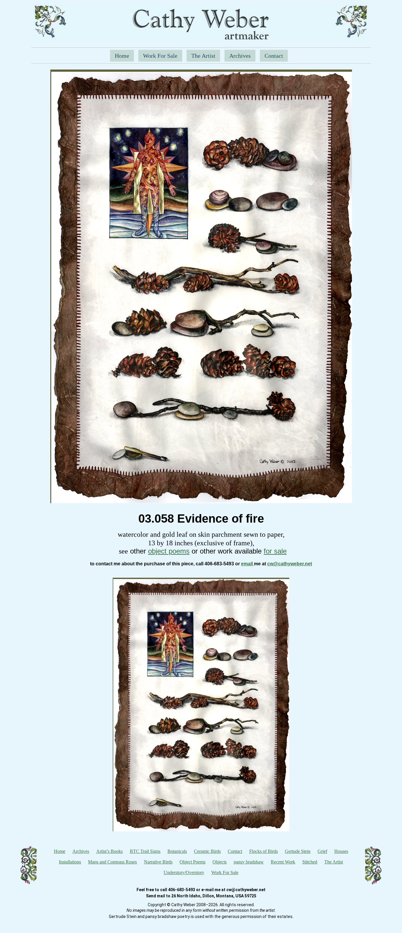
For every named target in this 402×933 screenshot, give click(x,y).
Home (122, 55)
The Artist (203, 55)
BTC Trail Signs (145, 851)
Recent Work (283, 861)
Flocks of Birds (263, 851)
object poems (169, 551)
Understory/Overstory (184, 872)
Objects (219, 861)
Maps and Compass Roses (112, 861)
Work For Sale (160, 55)
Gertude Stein (297, 851)
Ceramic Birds (207, 851)
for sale (275, 551)
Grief (322, 851)
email (247, 563)
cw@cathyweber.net (289, 563)
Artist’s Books (109, 851)
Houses (341, 851)
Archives (240, 55)
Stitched (309, 861)
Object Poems (192, 861)
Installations (70, 861)
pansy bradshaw (249, 861)
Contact (274, 55)
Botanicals (177, 851)
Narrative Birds (158, 861)
